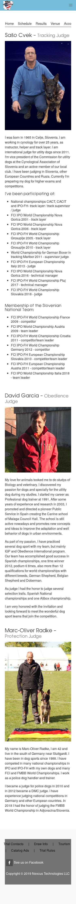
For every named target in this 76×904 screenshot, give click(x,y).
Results (41, 23)
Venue (55, 23)
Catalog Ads (20, 850)
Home (9, 23)
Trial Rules (47, 850)
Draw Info (41, 843)
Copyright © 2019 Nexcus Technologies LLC (38, 873)
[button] (70, 5)
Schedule (25, 23)
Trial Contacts (14, 843)
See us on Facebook (28, 862)
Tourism (64, 843)
